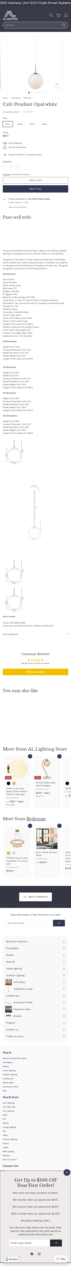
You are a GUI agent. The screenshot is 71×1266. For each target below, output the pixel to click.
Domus (6, 1143)
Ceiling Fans (8, 1078)
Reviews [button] (13, 1259)
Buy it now (35, 188)
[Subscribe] (56, 1243)
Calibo (6, 1147)
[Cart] (58, 15)
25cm (32, 124)
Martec (6, 1123)
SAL (4, 1131)
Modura (6, 1155)
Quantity (7, 161)
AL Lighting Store (11, 111)
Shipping (6, 174)
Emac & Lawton (10, 1159)
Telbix (5, 1135)
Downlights (8, 1062)
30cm (45, 124)
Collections (16, 98)
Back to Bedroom (38, 896)
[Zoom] (57, 84)
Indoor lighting (9, 1070)
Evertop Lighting (10, 1139)
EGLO (5, 1115)
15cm (7, 124)
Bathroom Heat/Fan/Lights (15, 1058)
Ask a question (10, 634)
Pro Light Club (9, 1107)
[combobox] (35, 25)
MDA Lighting (8, 1151)
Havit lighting (8, 1103)
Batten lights (8, 1082)
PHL (4, 1119)
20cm (20, 124)
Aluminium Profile (10, 1087)
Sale (4, 1091)
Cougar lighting (9, 1127)
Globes (6, 1066)
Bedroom (27, 98)
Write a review (35, 672)
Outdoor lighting (10, 1074)
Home (5, 98)
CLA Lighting (8, 1111)
